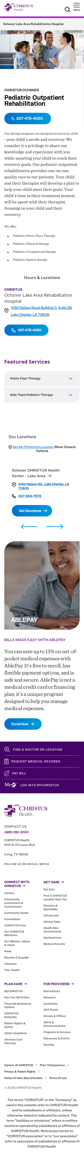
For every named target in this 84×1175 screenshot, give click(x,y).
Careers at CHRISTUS (18, 1065)
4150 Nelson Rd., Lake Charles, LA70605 (43, 486)
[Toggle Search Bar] (67, 10)
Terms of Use (58, 1078)
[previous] (29, 526)
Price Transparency (52, 1065)
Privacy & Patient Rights (20, 1071)
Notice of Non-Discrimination (23, 1078)
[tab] (42, 378)
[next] (55, 526)
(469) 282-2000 (16, 832)
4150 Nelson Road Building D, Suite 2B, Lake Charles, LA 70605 (41, 311)
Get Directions (30, 511)
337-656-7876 (29, 496)
